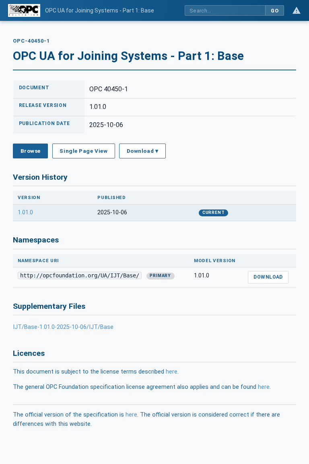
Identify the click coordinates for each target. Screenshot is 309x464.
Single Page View (83, 151)
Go (274, 11)
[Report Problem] (296, 10)
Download (268, 277)
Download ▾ (142, 151)
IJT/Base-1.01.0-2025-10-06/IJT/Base (63, 327)
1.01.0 (25, 212)
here (171, 371)
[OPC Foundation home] (24, 10)
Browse (31, 151)
